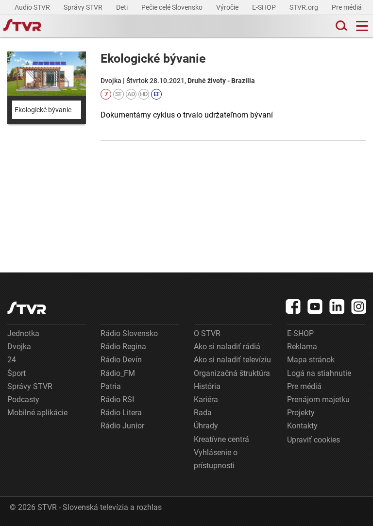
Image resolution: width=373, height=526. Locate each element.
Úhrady (206, 425)
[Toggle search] (340, 26)
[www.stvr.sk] (26, 307)
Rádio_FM (118, 373)
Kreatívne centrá (221, 439)
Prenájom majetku (318, 399)
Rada (203, 412)
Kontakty (302, 425)
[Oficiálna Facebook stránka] (293, 306)
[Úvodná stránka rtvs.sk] (22, 26)
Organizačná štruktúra (232, 373)
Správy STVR (84, 7)
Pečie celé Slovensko (172, 7)
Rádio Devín (121, 359)
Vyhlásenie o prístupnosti (215, 459)
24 (11, 359)
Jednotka (23, 333)
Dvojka (19, 346)
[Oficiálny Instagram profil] (359, 306)
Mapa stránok (311, 359)
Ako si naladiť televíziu (232, 359)
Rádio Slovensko (129, 333)
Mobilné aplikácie (37, 412)
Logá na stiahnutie (319, 373)
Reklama (302, 346)
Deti (122, 7)
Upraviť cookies (313, 439)
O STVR (207, 333)
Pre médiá (347, 7)
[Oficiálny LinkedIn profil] (337, 306)
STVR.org (304, 7)
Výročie (228, 7)
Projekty (301, 412)
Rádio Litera (121, 412)
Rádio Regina (123, 346)
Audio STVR (33, 7)
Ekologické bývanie (43, 110)
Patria (111, 386)
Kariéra (206, 399)
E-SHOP (264, 7)
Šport (16, 373)
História (207, 386)
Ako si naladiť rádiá (227, 346)
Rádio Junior (122, 425)
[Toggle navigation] (362, 26)
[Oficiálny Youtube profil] (315, 306)
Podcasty (23, 399)
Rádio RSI (117, 399)
